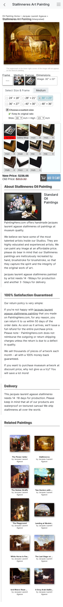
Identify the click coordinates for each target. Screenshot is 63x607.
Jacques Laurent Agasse (34, 16)
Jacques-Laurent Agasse (45, 460)
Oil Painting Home (11, 16)
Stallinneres (9, 19)
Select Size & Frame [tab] (17, 90)
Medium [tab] (41, 90)
